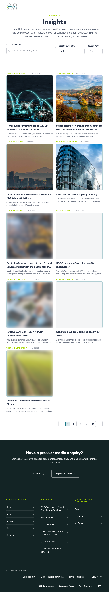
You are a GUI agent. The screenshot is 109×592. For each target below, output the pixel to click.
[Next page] (100, 424)
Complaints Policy (66, 586)
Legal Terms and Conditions (52, 577)
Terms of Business (76, 577)
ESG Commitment (46, 586)
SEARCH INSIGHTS (14, 45)
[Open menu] (100, 7)
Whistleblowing (86, 586)
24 (93, 424)
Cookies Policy (29, 577)
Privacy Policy (96, 577)
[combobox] (72, 51)
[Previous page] (61, 424)
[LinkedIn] (100, 586)
